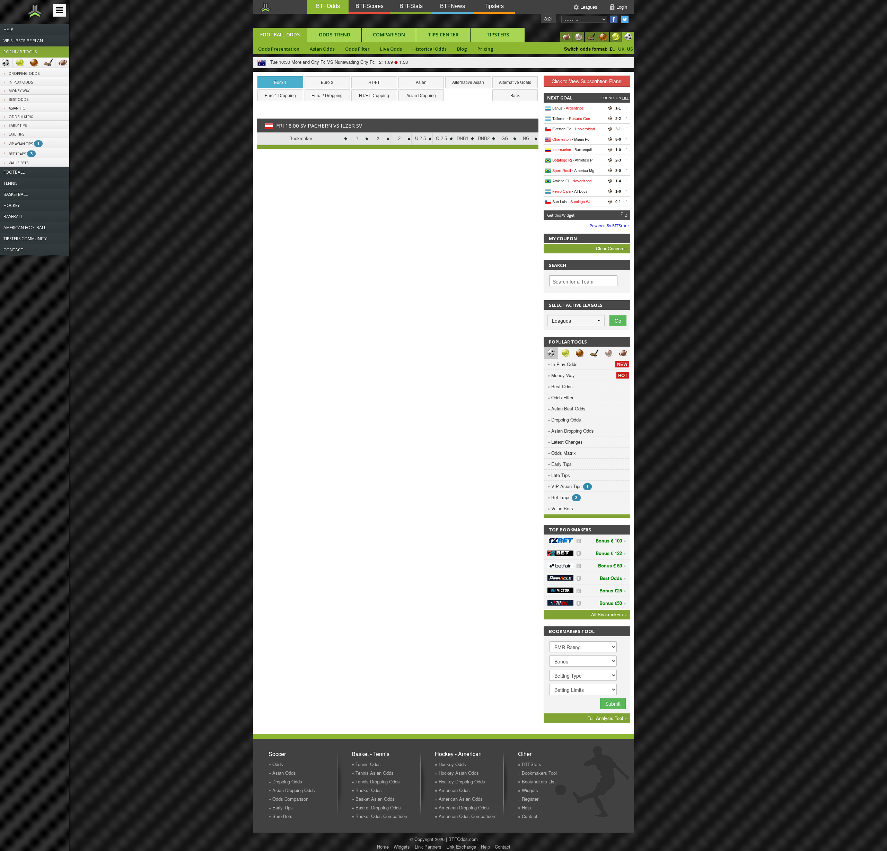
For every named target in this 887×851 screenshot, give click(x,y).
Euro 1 (280, 82)
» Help (524, 807)
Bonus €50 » (612, 603)
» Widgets (528, 790)
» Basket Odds (367, 790)
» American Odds (452, 790)
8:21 (548, 18)
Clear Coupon (610, 248)
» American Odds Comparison (465, 816)
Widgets (402, 846)
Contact (502, 846)
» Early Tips (559, 464)
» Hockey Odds (450, 764)
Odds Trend (334, 34)
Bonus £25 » (612, 590)
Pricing (485, 49)
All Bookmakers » (609, 614)
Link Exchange (461, 846)
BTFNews (452, 6)
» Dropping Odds (564, 419)
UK (621, 49)
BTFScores (369, 6)
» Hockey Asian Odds (457, 773)
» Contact (527, 816)
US (630, 49)
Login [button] (621, 6)
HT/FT (374, 82)
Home (383, 846)
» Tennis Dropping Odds (376, 781)
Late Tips (16, 134)
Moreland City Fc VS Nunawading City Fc (333, 62)
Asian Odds (322, 49)
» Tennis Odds (366, 764)
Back (515, 95)
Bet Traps (21, 153)
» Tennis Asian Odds (373, 773)
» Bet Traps (562, 497)
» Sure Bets (280, 816)
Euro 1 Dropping (280, 95)
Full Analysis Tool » (607, 718)
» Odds (276, 764)
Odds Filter (357, 49)
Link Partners (428, 846)
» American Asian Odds (459, 799)
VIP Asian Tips (24, 143)
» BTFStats (529, 764)
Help (485, 846)
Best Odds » (613, 578)
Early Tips (18, 125)
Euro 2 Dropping (327, 95)
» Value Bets (560, 508)
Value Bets (18, 162)
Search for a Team (573, 281)
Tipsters (494, 6)
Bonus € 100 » (611, 540)
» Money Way (587, 375)
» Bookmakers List (537, 781)
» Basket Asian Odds (373, 799)
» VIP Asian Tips (568, 486)
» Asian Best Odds (566, 408)
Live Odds (391, 49)
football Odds (280, 34)
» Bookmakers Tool (537, 773)
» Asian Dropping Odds (570, 430)
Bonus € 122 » (611, 553)
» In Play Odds (587, 364)
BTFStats (411, 6)
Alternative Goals (515, 82)
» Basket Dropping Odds (376, 807)
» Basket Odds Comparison (379, 816)
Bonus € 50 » (612, 565)
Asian (421, 82)
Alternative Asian (468, 82)
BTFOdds (328, 6)
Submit (613, 703)
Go (618, 320)
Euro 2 (327, 82)
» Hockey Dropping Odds (460, 781)
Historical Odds (429, 49)
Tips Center (443, 34)
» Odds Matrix (561, 453)
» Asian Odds (282, 773)
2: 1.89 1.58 (392, 62)
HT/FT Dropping (374, 95)
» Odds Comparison (288, 799)
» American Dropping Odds (462, 807)
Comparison (389, 34)
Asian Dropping (421, 95)
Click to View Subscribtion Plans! (587, 81)
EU (613, 49)
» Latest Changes (565, 441)
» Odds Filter (560, 397)
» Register (528, 799)
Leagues (588, 6)
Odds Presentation (278, 49)
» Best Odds (560, 386)
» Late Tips (558, 475)
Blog (462, 49)
